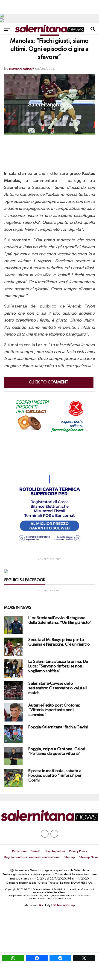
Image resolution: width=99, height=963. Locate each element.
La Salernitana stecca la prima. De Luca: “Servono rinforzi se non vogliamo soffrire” (58, 666)
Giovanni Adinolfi (21, 69)
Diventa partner (55, 851)
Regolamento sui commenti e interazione (32, 857)
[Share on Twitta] (84, 958)
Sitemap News (88, 857)
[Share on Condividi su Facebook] (37, 958)
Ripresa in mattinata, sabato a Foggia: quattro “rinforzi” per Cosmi (55, 775)
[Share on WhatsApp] (13, 958)
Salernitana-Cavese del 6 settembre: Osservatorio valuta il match (57, 688)
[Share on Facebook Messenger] (60, 958)
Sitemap (69, 857)
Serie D (36, 851)
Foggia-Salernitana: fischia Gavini (58, 727)
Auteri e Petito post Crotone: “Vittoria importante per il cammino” (54, 710)
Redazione (19, 851)
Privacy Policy (78, 851)
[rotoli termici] (49, 543)
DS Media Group (64, 905)
